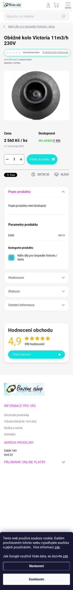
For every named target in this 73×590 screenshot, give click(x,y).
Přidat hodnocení (21, 354)
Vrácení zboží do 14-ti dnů (20, 421)
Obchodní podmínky (16, 415)
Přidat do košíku (39, 159)
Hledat (63, 16)
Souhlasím (36, 579)
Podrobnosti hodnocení (55, 52)
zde (57, 547)
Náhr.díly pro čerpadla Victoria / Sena (37, 257)
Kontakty (10, 434)
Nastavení (36, 566)
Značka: (12, 63)
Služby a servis (13, 428)
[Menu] (68, 5)
